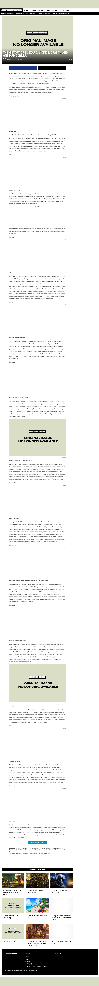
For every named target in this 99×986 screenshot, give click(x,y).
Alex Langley (8, 59)
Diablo (33, 848)
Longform (66, 10)
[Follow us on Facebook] (94, 10)
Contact (27, 956)
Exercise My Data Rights (31, 964)
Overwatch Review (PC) (10, 941)
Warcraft (48, 849)
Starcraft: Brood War (32, 849)
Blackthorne (19, 848)
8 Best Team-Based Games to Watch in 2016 (61, 942)
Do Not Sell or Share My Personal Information (36, 966)
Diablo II (37, 848)
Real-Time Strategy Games (44, 853)
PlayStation (41, 10)
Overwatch (60, 848)
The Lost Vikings (41, 849)
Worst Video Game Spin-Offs (37, 842)
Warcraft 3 (58, 849)
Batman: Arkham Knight (44, 13)
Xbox (48, 10)
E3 (60, 10)
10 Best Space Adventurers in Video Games (61, 891)
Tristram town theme (32, 284)
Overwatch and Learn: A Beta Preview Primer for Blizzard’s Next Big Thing (36, 943)
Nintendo (54, 10)
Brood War (28, 848)
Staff (26, 959)
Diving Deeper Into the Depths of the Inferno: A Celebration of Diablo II (62, 918)
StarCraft (18, 849)
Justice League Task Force (50, 848)
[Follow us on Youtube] (90, 10)
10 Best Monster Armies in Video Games (35, 891)
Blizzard (24, 848)
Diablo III (42, 848)
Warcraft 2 (53, 849)
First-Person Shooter (27, 853)
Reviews (26, 10)
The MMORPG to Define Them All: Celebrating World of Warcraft (12, 892)
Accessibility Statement (31, 958)
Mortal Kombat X (20, 13)
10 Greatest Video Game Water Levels (37, 917)
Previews (33, 10)
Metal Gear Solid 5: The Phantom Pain (62, 13)
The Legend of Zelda (31, 13)
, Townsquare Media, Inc (21, 970)
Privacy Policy (28, 963)
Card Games (18, 853)
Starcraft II (23, 849)
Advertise (27, 961)
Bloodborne (10, 13)
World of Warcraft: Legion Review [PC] (11, 917)
